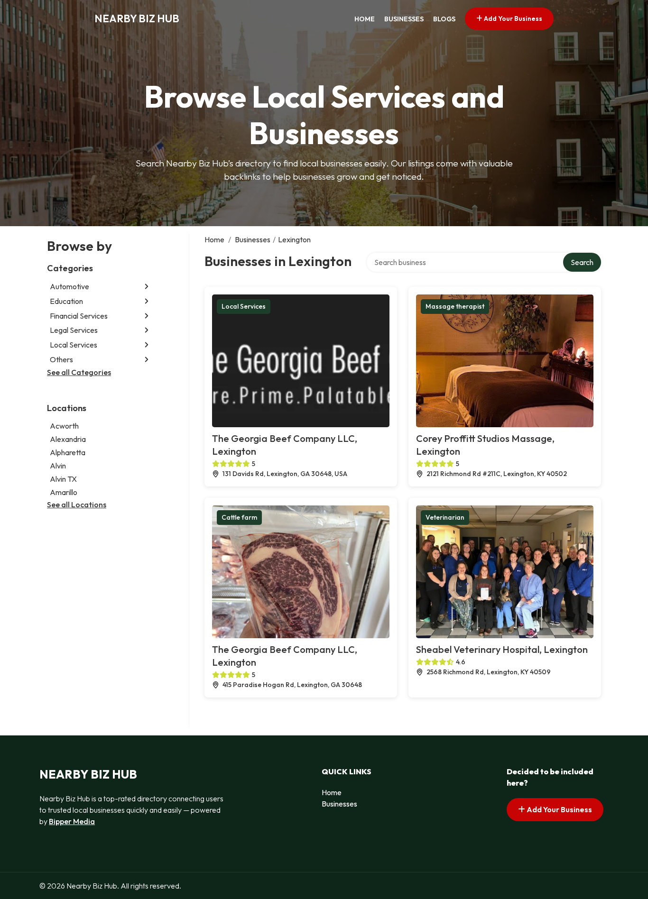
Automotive (69, 286)
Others (61, 359)
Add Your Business (512, 18)
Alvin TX (63, 479)
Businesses (404, 19)
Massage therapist (455, 306)
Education (66, 301)
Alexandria (68, 439)
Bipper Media (72, 821)
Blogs (444, 19)
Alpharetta (67, 452)
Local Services (73, 344)
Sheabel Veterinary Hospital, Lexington (502, 649)
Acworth (64, 426)
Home (364, 19)
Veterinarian (445, 517)
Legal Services (74, 330)
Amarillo (63, 492)
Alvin (58, 465)
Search (582, 262)
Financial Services (79, 316)
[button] (146, 286)
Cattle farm (239, 517)
